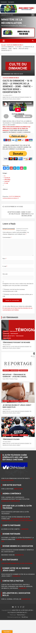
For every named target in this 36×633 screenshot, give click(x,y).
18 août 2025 (6, 344)
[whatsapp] (24, 168)
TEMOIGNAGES (7, 338)
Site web (5, 274)
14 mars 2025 (6, 409)
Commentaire (7, 237)
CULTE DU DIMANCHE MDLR (11, 77)
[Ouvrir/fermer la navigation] (3, 41)
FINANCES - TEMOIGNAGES (10, 331)
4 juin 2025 (6, 379)
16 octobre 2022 (7, 95)
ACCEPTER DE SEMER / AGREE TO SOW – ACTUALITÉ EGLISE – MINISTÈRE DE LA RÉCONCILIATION (20, 214)
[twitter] (7, 168)
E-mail (5, 266)
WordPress (25, 617)
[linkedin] (14, 168)
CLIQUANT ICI (19, 555)
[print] (21, 168)
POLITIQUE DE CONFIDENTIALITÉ (17, 612)
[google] (11, 168)
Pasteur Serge (14, 379)
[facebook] (4, 168)
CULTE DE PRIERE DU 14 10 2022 (13, 206)
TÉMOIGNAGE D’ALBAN (11, 439)
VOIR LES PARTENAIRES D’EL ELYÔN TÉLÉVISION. (17, 563)
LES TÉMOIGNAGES (10, 317)
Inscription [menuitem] (11, 2)
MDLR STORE (18, 489)
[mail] (18, 168)
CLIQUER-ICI (22, 588)
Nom (4, 258)
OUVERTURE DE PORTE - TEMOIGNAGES (13, 336)
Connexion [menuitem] (4, 2)
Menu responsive (33, 14)
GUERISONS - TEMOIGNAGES (10, 333)
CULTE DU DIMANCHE (14, 196)
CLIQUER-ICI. (16, 576)
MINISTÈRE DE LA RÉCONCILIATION (22, 610)
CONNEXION (24, 529)
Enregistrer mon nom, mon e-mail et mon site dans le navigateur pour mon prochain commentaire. (18, 284)
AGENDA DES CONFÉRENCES (10, 501)
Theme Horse (21, 615)
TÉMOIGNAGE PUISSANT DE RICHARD (16, 342)
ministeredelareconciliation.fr (11, 198)
